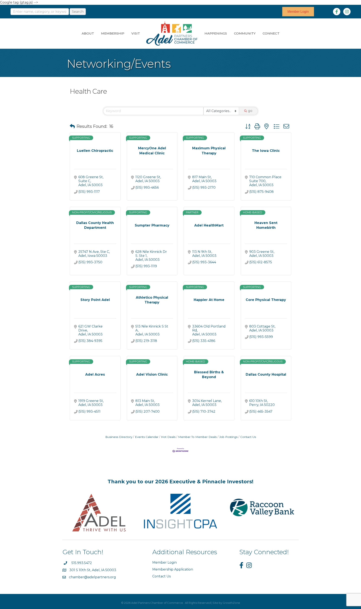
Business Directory (118, 437)
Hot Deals (168, 437)
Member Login (164, 562)
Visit (135, 33)
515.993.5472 (81, 563)
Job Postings (228, 437)
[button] (72, 126)
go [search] (250, 111)
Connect (271, 33)
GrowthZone (231, 602)
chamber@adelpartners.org (92, 577)
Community (244, 33)
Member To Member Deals (197, 437)
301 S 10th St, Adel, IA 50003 (93, 570)
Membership (112, 33)
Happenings (216, 33)
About (88, 33)
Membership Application (172, 569)
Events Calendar (146, 437)
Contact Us (248, 437)
